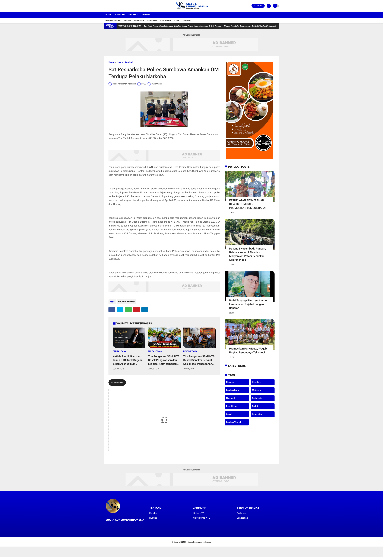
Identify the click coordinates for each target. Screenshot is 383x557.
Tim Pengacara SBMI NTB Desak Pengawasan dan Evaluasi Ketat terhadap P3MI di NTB (163, 360)
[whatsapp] (128, 309)
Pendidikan (152, 20)
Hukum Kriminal (113, 20)
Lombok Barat (233, 390)
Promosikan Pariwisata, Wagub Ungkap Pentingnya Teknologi (248, 350)
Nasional (134, 14)
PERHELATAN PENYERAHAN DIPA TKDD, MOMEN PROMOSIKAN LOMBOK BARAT (248, 204)
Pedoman (241, 513)
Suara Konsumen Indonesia (199, 542)
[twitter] (109, 5)
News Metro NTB (201, 517)
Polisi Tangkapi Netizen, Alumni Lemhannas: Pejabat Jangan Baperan (248, 304)
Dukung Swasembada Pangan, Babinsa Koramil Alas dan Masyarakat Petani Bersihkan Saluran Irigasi (247, 254)
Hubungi (153, 517)
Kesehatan (139, 20)
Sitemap (258, 6)
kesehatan (257, 414)
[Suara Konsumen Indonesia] (191, 10)
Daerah (146, 14)
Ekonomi (187, 20)
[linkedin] (144, 309)
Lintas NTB (198, 513)
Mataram (256, 390)
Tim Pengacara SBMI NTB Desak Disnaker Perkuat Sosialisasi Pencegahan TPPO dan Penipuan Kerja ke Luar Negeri (199, 360)
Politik (127, 20)
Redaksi (153, 513)
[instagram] (113, 5)
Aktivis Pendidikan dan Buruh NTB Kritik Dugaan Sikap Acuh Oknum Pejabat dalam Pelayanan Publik (128, 360)
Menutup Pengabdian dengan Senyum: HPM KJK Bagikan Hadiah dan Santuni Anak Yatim (239, 26)
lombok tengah (233, 422)
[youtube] (117, 5)
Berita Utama (120, 351)
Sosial (177, 20)
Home (108, 14)
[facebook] (105, 5)
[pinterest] (136, 309)
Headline (120, 14)
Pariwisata (165, 20)
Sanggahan (242, 517)
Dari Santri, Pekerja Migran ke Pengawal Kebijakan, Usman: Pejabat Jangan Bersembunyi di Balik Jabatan (165, 26)
